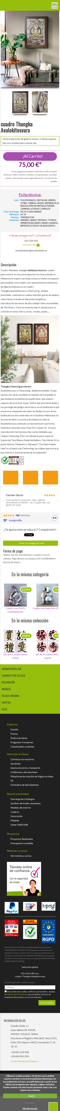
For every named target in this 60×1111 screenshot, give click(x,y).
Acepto (31, 1096)
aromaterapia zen (11, 669)
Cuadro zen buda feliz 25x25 (15, 608)
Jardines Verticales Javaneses (25, 803)
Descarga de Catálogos (22, 799)
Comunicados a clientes (22, 746)
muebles (6, 689)
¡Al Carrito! (32, 156)
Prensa (14, 733)
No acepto (30, 1103)
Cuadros (14, 812)
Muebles (14, 820)
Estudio (14, 729)
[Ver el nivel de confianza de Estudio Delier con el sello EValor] (30, 879)
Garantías (15, 763)
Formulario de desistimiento (24, 784)
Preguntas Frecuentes (21, 742)
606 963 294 (29, 244)
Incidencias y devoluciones (24, 772)
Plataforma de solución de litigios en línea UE (31, 778)
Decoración (16, 816)
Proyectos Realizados (21, 839)
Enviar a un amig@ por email (31, 543)
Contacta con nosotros (22, 759)
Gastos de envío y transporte (25, 767)
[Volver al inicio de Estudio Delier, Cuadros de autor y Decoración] (54, 4)
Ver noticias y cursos (21, 855)
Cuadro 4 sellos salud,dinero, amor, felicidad (15, 656)
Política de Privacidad (16, 994)
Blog (4, 709)
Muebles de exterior (20, 807)
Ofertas (6, 702)
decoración (8, 682)
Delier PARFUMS (19, 824)
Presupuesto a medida (21, 843)
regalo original (10, 696)
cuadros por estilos (13, 675)
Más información (30, 1108)
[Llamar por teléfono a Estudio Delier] (45, 4)
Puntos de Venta (18, 738)
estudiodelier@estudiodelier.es (25, 1061)
